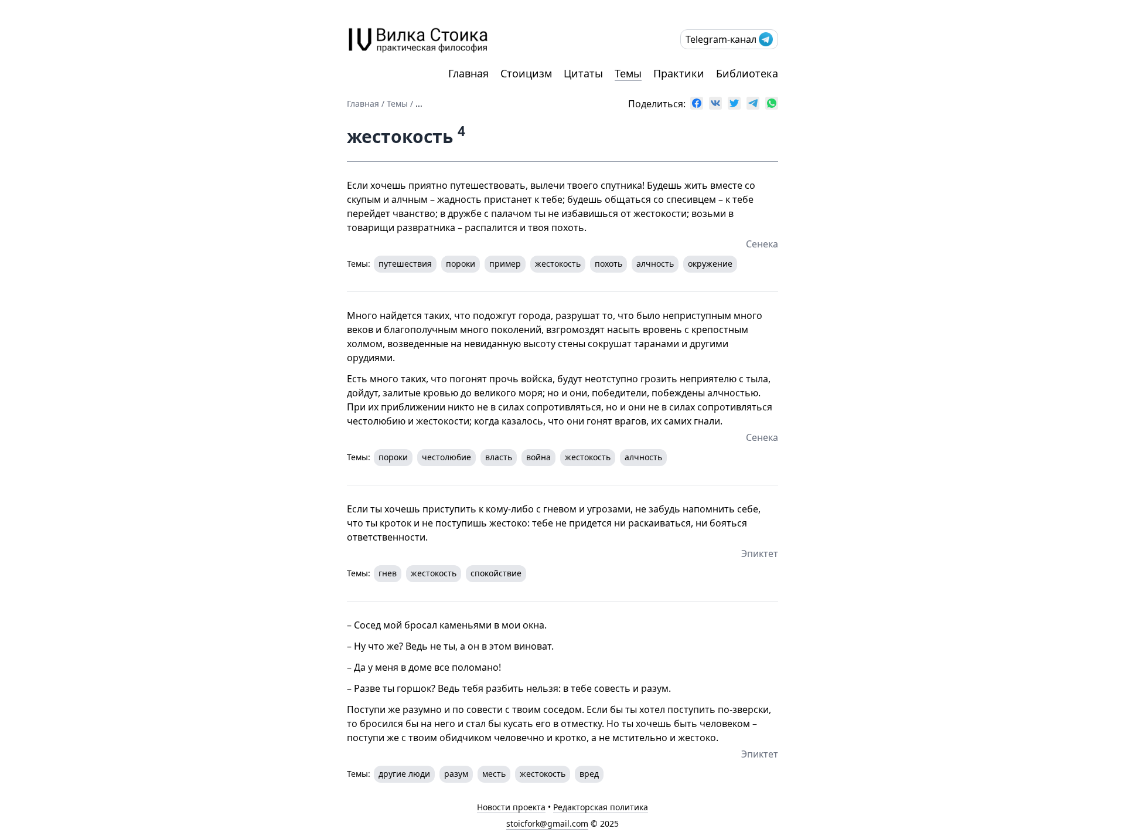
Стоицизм (526, 73)
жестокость (558, 263)
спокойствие (496, 573)
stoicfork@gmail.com (547, 823)
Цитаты (583, 73)
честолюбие (446, 457)
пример (505, 263)
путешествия (405, 263)
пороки (460, 263)
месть (494, 773)
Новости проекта (511, 807)
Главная (468, 73)
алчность (655, 263)
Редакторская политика (600, 807)
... (418, 103)
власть (498, 457)
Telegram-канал (721, 39)
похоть (608, 263)
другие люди (404, 773)
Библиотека (747, 73)
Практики (678, 73)
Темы (628, 73)
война (538, 457)
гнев (388, 573)
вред (589, 773)
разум (456, 773)
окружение (710, 263)
